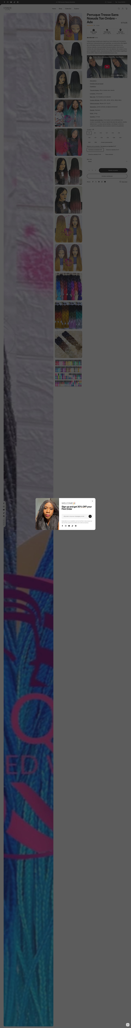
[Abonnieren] (90, 516)
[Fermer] (92, 501)
